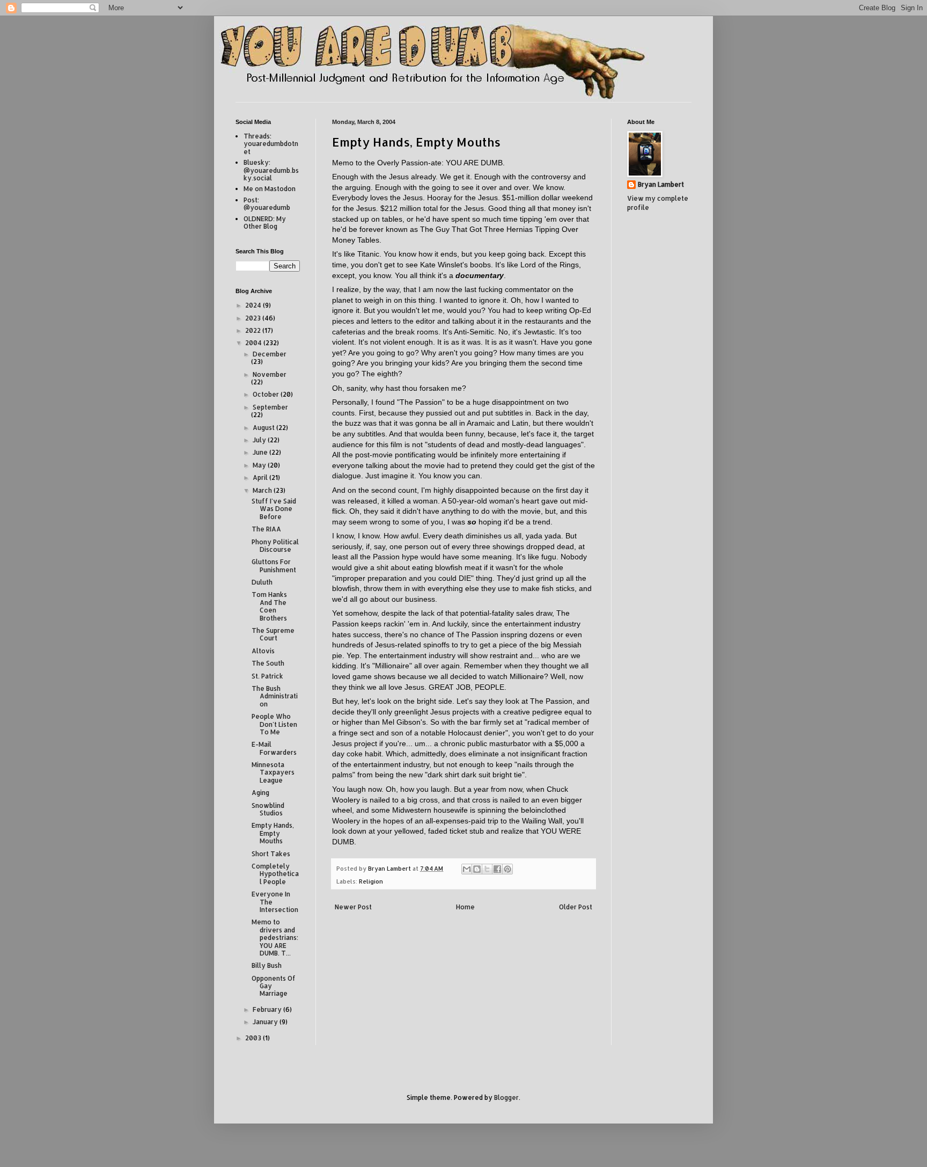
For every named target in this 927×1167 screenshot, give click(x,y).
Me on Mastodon (270, 189)
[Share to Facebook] (497, 869)
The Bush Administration (275, 696)
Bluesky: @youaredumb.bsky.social (271, 170)
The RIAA (266, 529)
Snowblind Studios (268, 809)
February (268, 1009)
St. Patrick (267, 676)
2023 (253, 318)
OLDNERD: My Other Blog (265, 222)
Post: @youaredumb (267, 203)
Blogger (506, 1097)
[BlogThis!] (477, 869)
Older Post (575, 907)
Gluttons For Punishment (274, 565)
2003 (254, 1038)
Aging (260, 793)
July (260, 440)
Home (465, 907)
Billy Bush (267, 965)
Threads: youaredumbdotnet (271, 144)
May (260, 465)
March (263, 490)
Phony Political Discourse (275, 545)
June (261, 452)
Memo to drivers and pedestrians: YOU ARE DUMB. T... (275, 937)
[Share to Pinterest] (507, 869)
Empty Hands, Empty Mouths (273, 833)
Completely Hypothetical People (275, 874)
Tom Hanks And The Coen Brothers (269, 606)
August (264, 428)
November (269, 374)
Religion (371, 881)
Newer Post (353, 907)
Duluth (262, 582)
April (261, 477)
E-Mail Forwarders (274, 748)
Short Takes (271, 854)
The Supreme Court (273, 634)
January (266, 1022)
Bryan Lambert (661, 184)
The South (268, 663)
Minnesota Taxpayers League (273, 772)
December (269, 354)
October (267, 394)
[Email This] (466, 869)
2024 (254, 305)
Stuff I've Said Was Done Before (274, 509)
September (270, 407)
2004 (254, 343)
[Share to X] (487, 869)
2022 (253, 330)
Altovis (263, 651)
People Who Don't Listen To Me (274, 724)
